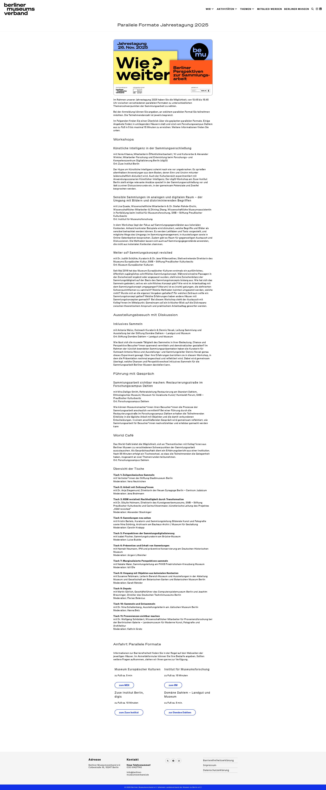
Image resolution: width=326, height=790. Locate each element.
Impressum (209, 765)
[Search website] (312, 9)
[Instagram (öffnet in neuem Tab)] (317, 9)
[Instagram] (178, 760)
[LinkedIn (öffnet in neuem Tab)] (321, 9)
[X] (167, 760)
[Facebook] (173, 760)
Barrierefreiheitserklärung (218, 760)
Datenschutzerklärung (216, 770)
